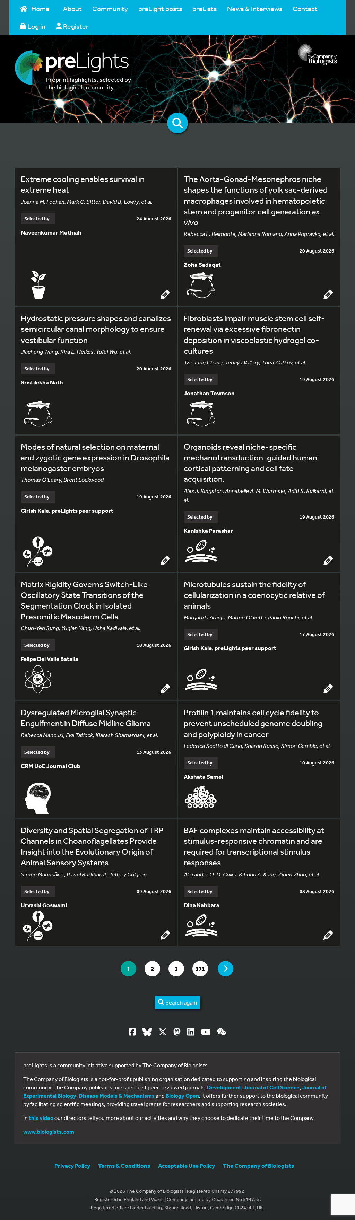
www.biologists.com (48, 1131)
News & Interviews (254, 8)
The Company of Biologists (258, 1165)
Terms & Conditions (124, 1165)
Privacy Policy (72, 1165)
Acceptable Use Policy (186, 1165)
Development (224, 1087)
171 (201, 968)
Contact (305, 8)
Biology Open (182, 1095)
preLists (204, 8)
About (72, 8)
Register (75, 26)
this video (41, 1117)
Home (40, 8)
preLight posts (160, 8)
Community (110, 8)
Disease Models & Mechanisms (117, 1095)
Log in (35, 26)
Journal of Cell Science (272, 1087)
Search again (180, 1002)
